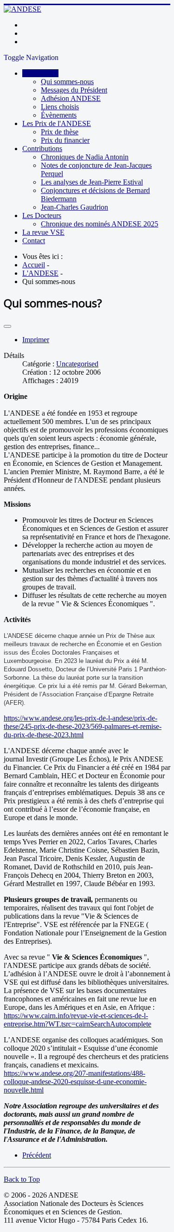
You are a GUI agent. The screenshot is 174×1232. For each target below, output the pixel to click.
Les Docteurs (41, 215)
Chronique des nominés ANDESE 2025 (99, 224)
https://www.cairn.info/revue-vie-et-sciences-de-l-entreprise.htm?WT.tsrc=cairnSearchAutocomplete (77, 1020)
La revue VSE (43, 232)
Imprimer (35, 340)
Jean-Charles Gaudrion (74, 207)
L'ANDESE (40, 73)
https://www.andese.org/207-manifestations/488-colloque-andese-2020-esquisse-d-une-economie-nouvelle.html (75, 1081)
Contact (33, 241)
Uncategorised (77, 364)
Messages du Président (74, 90)
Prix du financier (65, 140)
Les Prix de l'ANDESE (56, 123)
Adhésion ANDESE (71, 98)
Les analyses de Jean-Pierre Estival (92, 182)
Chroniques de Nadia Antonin (85, 157)
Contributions (42, 148)
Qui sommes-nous (67, 82)
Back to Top (22, 1179)
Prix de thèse (59, 132)
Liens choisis (60, 107)
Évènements (59, 115)
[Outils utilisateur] (7, 326)
